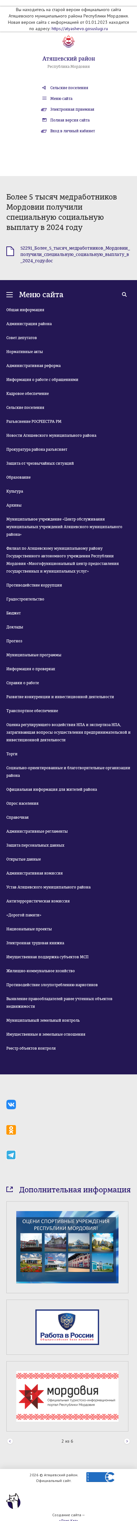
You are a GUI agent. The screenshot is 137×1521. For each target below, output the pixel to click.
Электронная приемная (72, 109)
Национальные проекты (29, 929)
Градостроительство (25, 599)
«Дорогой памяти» (23, 915)
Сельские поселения (69, 88)
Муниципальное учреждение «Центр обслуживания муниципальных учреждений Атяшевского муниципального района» (64, 527)
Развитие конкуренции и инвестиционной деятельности (60, 697)
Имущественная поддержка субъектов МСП (47, 957)
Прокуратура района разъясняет (36, 449)
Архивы (14, 505)
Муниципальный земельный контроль (43, 1020)
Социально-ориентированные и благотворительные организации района (68, 772)
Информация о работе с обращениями (42, 379)
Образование (18, 477)
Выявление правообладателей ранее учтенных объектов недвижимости (59, 1003)
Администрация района (29, 324)
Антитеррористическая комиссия (38, 901)
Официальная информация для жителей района (51, 789)
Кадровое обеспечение (27, 393)
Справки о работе (22, 683)
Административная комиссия (34, 873)
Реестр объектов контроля (31, 1048)
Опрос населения (22, 803)
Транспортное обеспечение (32, 711)
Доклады (14, 627)
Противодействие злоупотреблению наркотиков (52, 985)
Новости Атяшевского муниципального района (51, 435)
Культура (14, 491)
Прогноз (14, 641)
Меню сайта (61, 98)
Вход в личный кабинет (72, 131)
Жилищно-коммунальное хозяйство (40, 971)
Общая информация (25, 310)
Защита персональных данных (35, 845)
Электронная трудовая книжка (35, 943)
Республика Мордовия (68, 66)
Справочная (17, 817)
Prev (10, 1441)
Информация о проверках (30, 669)
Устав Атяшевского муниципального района (48, 887)
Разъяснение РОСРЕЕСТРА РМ (33, 421)
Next (127, 1441)
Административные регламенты (37, 831)
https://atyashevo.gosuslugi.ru (80, 28)
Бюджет (13, 613)
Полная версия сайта (70, 120)
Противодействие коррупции (34, 585)
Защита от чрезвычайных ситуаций (40, 463)
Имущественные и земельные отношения (45, 1034)
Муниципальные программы (33, 655)
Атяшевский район (68, 58)
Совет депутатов (21, 338)
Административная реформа (33, 366)
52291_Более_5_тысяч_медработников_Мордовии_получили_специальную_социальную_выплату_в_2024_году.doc (75, 255)
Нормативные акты (24, 352)
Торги (12, 754)
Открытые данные (23, 859)
